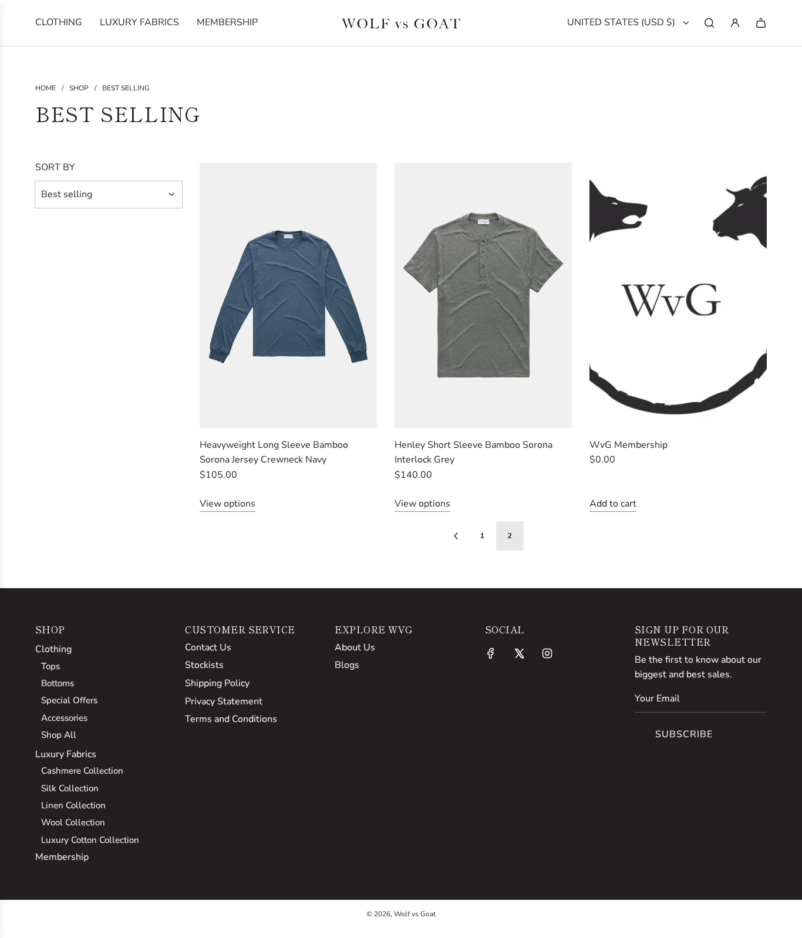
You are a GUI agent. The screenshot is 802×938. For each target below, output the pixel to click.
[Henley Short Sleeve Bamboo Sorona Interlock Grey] (483, 295)
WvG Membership (628, 444)
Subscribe (684, 734)
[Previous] (456, 536)
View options (227, 503)
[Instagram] (547, 653)
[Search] (709, 23)
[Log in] (735, 23)
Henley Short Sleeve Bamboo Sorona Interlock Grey (473, 452)
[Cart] (761, 23)
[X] (519, 653)
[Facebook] (491, 653)
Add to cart (612, 503)
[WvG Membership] (678, 295)
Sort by (55, 167)
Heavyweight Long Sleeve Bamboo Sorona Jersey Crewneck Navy (274, 452)
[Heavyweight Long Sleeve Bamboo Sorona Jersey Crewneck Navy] (288, 295)
